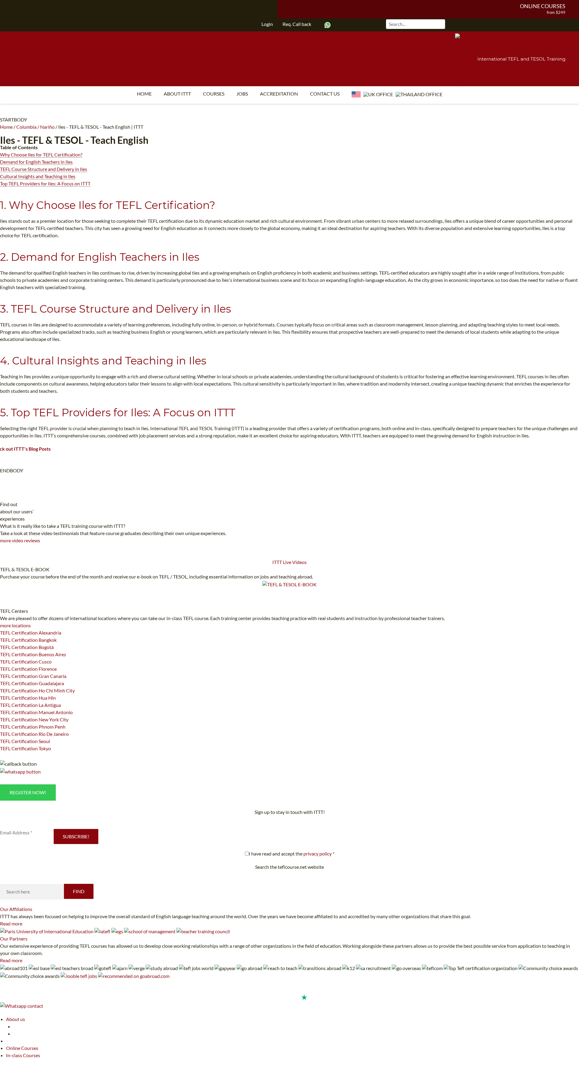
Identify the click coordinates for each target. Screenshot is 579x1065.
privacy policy (317, 853)
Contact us (325, 93)
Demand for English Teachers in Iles (36, 162)
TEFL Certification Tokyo (25, 748)
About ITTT (177, 93)
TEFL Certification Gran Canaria (33, 676)
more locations (15, 625)
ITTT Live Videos (289, 562)
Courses (213, 93)
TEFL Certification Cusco (26, 661)
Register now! (28, 792)
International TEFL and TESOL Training (521, 59)
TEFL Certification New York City (34, 719)
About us (15, 1019)
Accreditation (279, 93)
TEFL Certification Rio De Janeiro (34, 734)
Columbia (26, 127)
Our (16, 909)
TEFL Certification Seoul (25, 741)
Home (144, 93)
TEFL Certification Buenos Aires (33, 654)
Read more (11, 923)
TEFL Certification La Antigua (30, 705)
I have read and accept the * (291, 853)
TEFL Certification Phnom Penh (32, 726)
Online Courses (542, 6)
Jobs (242, 93)
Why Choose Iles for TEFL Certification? (41, 154)
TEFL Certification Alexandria (30, 632)
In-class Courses (23, 1055)
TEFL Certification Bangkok (28, 640)
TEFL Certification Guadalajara (32, 683)
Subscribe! (76, 836)
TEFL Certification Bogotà (27, 647)
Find (78, 891)
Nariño (47, 127)
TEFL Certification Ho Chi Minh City (37, 690)
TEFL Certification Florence (28, 669)
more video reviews (20, 540)
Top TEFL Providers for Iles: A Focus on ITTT (45, 183)
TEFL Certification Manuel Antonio (36, 712)
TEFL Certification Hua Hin (28, 698)
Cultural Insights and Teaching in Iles (37, 176)
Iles (7, 140)
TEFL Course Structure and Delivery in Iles (43, 169)
